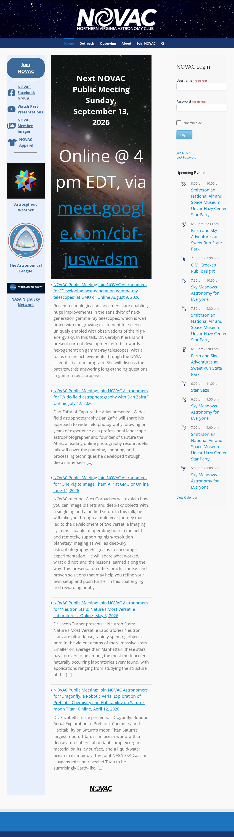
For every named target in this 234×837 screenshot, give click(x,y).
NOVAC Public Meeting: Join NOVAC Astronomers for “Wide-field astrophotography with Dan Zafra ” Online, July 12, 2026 (101, 397)
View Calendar (186, 497)
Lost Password (186, 157)
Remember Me (192, 123)
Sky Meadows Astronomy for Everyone (205, 293)
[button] (162, 43)
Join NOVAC (184, 153)
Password (191, 101)
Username (191, 80)
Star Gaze (200, 390)
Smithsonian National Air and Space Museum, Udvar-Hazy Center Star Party (209, 202)
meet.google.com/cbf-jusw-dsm (101, 233)
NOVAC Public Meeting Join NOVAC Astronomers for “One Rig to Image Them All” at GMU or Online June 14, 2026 (101, 484)
